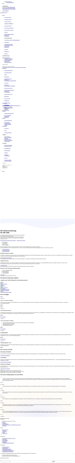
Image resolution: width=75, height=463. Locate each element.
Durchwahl (4, 430)
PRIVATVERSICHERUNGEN (8, 120)
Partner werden (4, 433)
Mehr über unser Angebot (21, 240)
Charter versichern (13, 240)
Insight (1, 296)
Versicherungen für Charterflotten (5, 362)
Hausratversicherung (7, 124)
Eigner (3, 15)
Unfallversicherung (7, 123)
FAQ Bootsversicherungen (7, 21)
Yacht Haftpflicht (6, 42)
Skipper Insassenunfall (7, 98)
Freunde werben (7, 141)
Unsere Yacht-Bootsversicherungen (6, 257)
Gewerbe (3, 111)
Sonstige (5, 125)
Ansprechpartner (6, 128)
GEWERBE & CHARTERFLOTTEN (9, 113)
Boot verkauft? (12, 67)
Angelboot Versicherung (8, 59)
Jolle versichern (6, 61)
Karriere (3, 432)
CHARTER (4, 68)
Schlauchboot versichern (8, 58)
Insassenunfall (6, 49)
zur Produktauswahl (3, 265)
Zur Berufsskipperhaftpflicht (5, 355)
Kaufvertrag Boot (18, 67)
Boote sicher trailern (7, 139)
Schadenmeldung (7, 92)
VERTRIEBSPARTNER (7, 148)
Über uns (3, 422)
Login (19, 105)
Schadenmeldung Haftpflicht (7, 449)
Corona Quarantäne (9, 90)
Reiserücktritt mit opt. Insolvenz (8, 88)
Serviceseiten (4, 126)
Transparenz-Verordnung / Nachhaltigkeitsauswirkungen (11, 424)
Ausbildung (6, 154)
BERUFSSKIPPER (6, 105)
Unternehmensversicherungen (5, 368)
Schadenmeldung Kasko (6, 448)
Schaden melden (23, 67)
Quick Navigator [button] (5, 6)
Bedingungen (6, 36)
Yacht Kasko (6, 32)
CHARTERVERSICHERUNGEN (8, 70)
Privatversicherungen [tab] (5, 251)
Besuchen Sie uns (5, 429)
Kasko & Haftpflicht (7, 115)
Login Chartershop (5, 10)
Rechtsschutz (6, 53)
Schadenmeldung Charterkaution (7, 451)
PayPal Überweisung (7, 146)
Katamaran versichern (8, 62)
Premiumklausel (8, 45)
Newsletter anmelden (7, 160)
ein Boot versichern (10, 7)
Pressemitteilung (3, 328)
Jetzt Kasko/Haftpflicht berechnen (5, 292)
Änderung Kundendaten (8, 145)
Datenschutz (4, 425)
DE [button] (11, 1)
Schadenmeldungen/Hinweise (8, 19)
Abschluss (6, 109)
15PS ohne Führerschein (8, 140)
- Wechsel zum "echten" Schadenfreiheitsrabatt (12, 40)
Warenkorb (12, 105)
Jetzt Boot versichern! (6, 67)
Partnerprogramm (7, 150)
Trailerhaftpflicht (8, 44)
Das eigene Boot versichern (7, 17)
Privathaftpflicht (7, 122)
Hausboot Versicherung (6, 57)
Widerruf (5, 74)
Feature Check (6, 35)
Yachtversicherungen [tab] (5, 249)
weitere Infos (2, 274)
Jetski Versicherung (7, 60)
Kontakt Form (4, 431)
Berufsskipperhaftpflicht (8, 107)
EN (13, 2)
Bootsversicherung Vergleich (5, 240)
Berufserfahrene (7, 155)
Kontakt (5, 130)
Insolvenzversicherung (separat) (8, 94)
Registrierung (16, 105)
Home (3, 171)
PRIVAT (3, 118)
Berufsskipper (4, 103)
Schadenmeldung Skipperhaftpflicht (10, 80)
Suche (3, 3)
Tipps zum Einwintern (8, 137)
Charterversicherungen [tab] (6, 250)
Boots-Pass (6, 138)
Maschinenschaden (9, 34)
